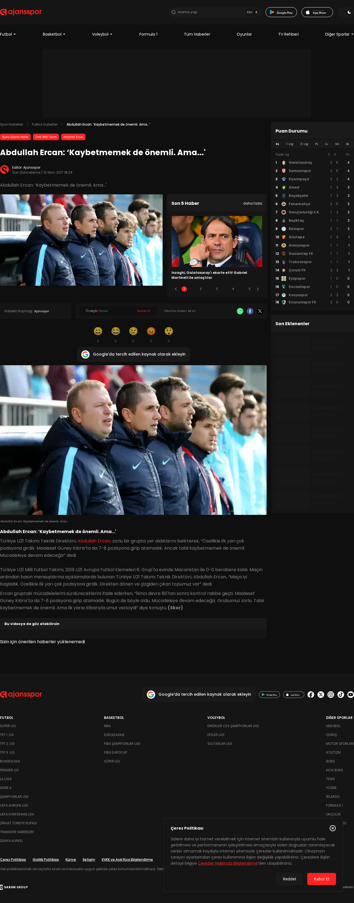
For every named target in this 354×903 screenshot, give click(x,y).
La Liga (6, 779)
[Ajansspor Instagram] (330, 694)
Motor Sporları (340, 743)
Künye (71, 859)
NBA (107, 726)
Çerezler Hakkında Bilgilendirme (228, 863)
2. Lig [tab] (304, 144)
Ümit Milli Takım (46, 137)
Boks (330, 761)
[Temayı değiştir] (345, 12)
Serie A (6, 787)
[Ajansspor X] (320, 694)
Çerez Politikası (13, 859)
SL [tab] (277, 144)
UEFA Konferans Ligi (17, 814)
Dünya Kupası (11, 840)
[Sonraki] (258, 289)
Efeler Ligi (215, 734)
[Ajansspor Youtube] (350, 694)
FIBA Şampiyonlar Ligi (122, 743)
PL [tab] (316, 144)
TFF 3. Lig (7, 752)
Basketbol (52, 34)
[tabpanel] (312, 228)
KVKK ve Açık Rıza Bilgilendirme (127, 859)
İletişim (89, 859)
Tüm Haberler (197, 34)
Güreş (331, 734)
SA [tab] (337, 144)
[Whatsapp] (240, 311)
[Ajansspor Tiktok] (340, 694)
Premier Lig (9, 770)
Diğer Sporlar (337, 34)
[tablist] (312, 144)
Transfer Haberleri (17, 832)
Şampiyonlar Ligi (14, 796)
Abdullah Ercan (73, 137)
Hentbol (333, 726)
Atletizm (333, 752)
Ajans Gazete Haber (15, 137)
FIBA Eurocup (115, 752)
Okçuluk (333, 814)
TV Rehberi (288, 34)
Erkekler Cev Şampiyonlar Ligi (233, 726)
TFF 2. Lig (7, 743)
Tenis (330, 779)
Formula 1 (148, 34)
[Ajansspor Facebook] (311, 694)
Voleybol (100, 34)
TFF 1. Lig (7, 734)
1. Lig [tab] (289, 144)
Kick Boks (334, 770)
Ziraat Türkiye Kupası (18, 823)
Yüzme (331, 787)
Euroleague (114, 734)
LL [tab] (326, 144)
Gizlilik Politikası (46, 859)
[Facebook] (250, 311)
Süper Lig (8, 726)
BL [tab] (347, 144)
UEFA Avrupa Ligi (14, 805)
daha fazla (252, 203)
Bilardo (333, 796)
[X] (260, 311)
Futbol (6, 34)
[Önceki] (176, 289)
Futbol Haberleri (45, 124)
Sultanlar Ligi (219, 743)
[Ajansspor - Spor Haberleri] (20, 12)
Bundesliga (10, 761)
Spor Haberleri (11, 124)
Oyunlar (244, 34)
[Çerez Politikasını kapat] (332, 828)
